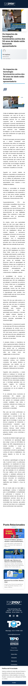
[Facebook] (17, 616)
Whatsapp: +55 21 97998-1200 (14, 630)
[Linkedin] (10, 616)
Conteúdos (14, 664)
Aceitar (14, 682)
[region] (14, 676)
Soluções (14, 657)
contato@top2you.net (14, 634)
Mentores (14, 661)
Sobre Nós (14, 654)
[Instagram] (14, 616)
